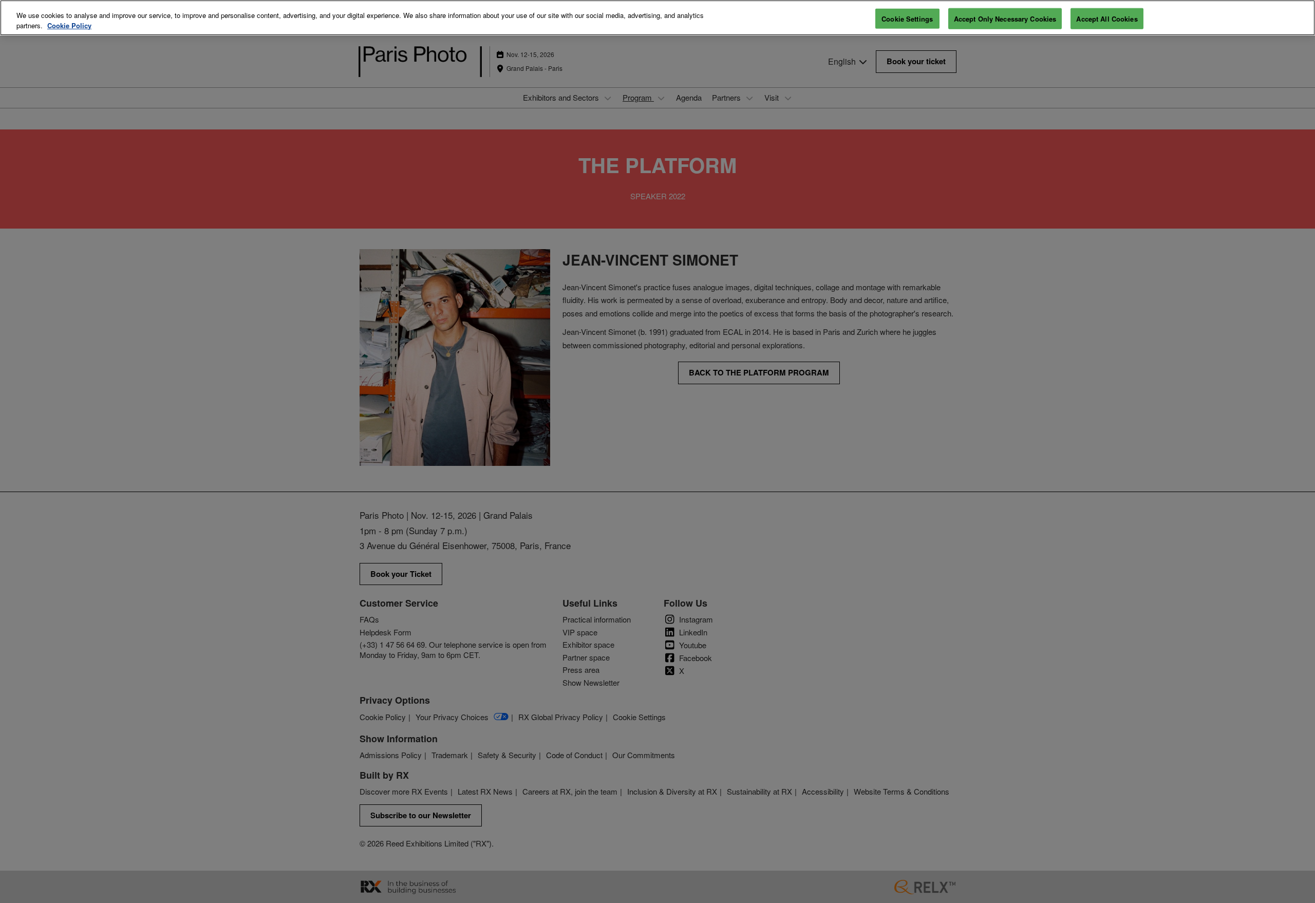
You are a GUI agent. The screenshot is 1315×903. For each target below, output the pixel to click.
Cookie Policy (69, 25)
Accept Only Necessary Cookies (1005, 18)
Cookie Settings (907, 18)
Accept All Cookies (1106, 18)
